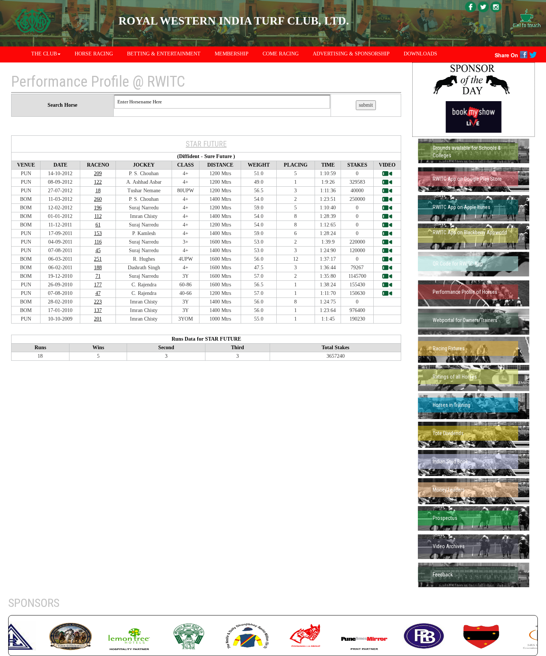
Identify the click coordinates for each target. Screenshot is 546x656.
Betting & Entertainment (164, 54)
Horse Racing (94, 54)
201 (98, 319)
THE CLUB (44, 54)
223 (98, 302)
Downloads (420, 54)
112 (98, 216)
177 (98, 284)
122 (98, 182)
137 (98, 310)
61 (98, 225)
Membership (231, 54)
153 (98, 233)
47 (98, 293)
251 (98, 259)
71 (98, 276)
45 (98, 250)
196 (98, 207)
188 (98, 267)
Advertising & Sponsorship (351, 54)
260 (98, 199)
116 (98, 242)
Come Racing (281, 54)
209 (98, 173)
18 (98, 190)
